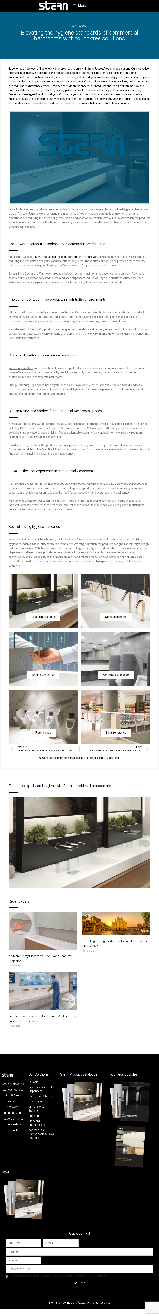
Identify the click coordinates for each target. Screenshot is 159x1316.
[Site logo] (53, 6)
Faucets (33, 1082)
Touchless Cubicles (40, 1096)
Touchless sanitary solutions (103, 758)
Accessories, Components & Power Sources (42, 1134)
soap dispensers (68, 257)
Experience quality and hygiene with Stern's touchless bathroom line (60, 785)
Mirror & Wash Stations (37, 1109)
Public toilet (77, 758)
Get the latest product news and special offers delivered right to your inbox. (57, 1276)
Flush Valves (36, 1102)
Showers (34, 1116)
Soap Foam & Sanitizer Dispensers (42, 1089)
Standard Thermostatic (37, 1123)
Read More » (15, 965)
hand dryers (91, 257)
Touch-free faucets (45, 257)
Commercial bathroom (55, 758)
